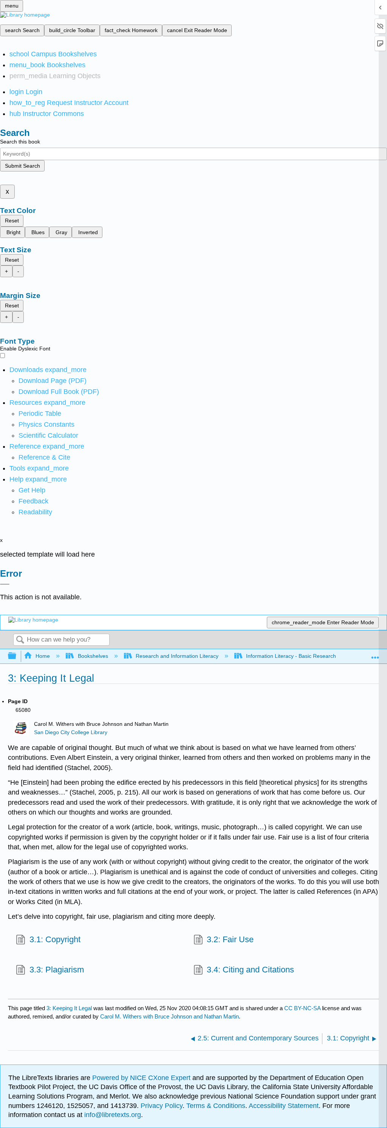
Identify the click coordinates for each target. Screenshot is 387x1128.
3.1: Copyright (54, 939)
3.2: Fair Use (230, 939)
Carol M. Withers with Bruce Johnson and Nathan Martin (169, 1016)
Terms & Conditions (215, 1105)
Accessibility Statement (284, 1105)
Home (42, 656)
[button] (33, 501)
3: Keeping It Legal (69, 1008)
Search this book (20, 142)
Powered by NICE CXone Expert (142, 1078)
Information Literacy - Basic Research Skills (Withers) (310, 656)
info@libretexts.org (111, 1115)
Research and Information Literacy (177, 656)
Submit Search (22, 166)
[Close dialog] (4, 584)
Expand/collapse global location (375, 654)
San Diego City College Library (70, 732)
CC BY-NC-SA (303, 1008)
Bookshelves (92, 656)
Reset (12, 221)
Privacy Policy (162, 1105)
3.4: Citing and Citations (250, 969)
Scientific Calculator (48, 435)
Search (20, 640)
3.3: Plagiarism (56, 969)
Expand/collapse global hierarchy (17, 656)
